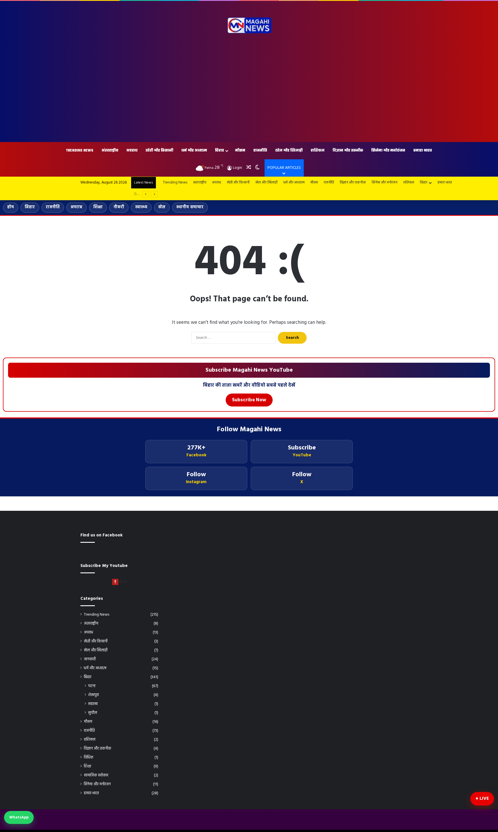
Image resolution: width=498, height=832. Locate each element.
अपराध (131, 151)
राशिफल (318, 151)
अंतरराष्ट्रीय (109, 151)
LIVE (484, 798)
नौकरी (119, 207)
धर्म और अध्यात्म (194, 151)
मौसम (240, 151)
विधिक (88, 758)
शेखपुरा (93, 695)
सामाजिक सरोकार (96, 775)
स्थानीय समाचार (189, 207)
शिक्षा (98, 207)
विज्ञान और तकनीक (348, 151)
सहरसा (93, 704)
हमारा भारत (422, 151)
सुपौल (92, 713)
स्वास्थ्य (141, 207)
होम (10, 207)
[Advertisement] (249, 90)
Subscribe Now (249, 400)
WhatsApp (19, 817)
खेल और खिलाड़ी (289, 151)
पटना (91, 686)
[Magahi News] (249, 25)
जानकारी (90, 659)
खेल (161, 207)
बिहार (219, 151)
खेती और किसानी (159, 151)
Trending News (79, 151)
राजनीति (260, 151)
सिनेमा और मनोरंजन (388, 151)
